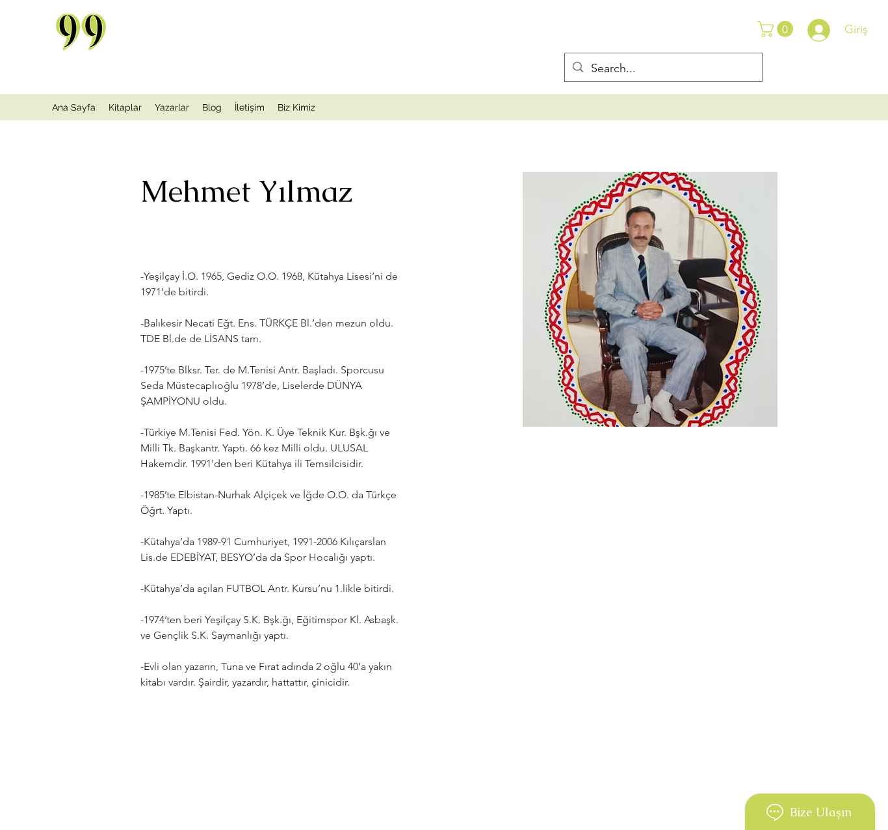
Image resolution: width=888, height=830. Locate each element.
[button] (777, 29)
